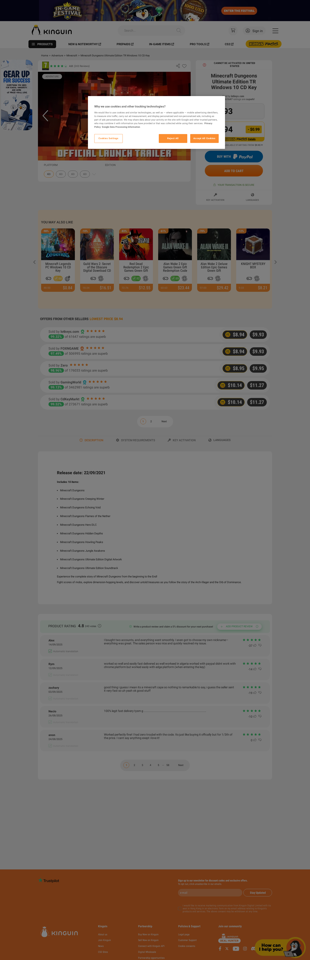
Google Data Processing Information (121, 126)
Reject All (173, 138)
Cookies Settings (108, 138)
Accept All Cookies (204, 138)
